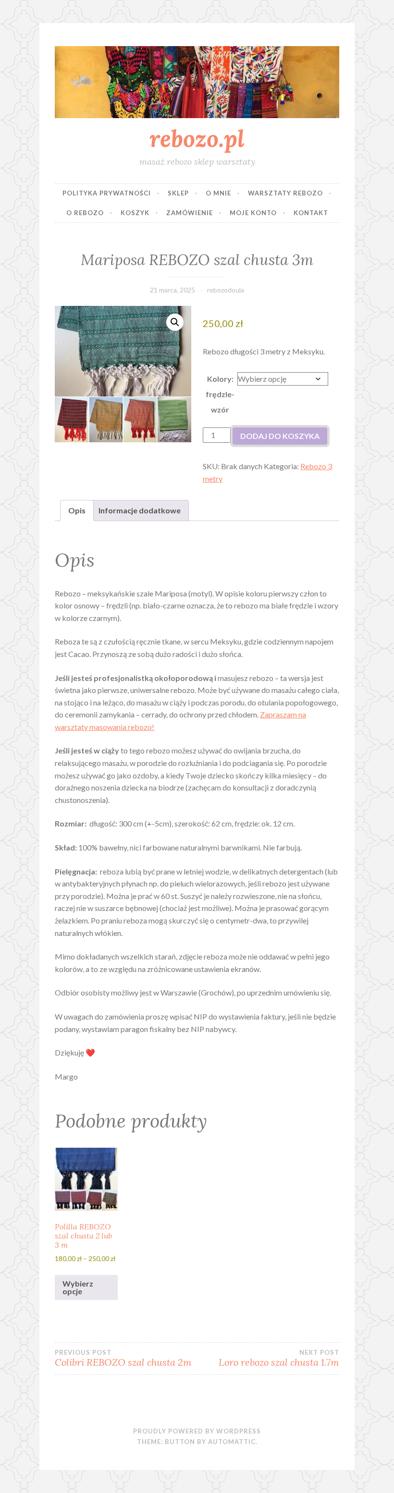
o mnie (218, 193)
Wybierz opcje (77, 1287)
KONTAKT (311, 213)
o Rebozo (85, 213)
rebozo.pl (197, 138)
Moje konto (253, 213)
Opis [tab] (77, 510)
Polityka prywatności (106, 193)
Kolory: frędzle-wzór (220, 394)
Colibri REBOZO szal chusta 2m (123, 1358)
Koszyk (135, 213)
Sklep (178, 193)
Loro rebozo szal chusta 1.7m (279, 1358)
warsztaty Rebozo (285, 193)
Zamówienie (189, 213)
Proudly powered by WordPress (197, 1431)
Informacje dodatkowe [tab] (139, 510)
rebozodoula (225, 290)
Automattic (232, 1441)
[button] (175, 322)
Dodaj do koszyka (280, 435)
